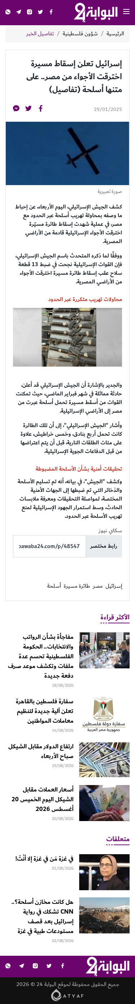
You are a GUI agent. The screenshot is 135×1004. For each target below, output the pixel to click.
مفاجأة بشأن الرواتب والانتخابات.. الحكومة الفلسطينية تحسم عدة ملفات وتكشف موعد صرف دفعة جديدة (40, 656)
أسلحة (54, 586)
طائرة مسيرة (77, 586)
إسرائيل (113, 586)
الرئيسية (115, 34)
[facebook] (51, 13)
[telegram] (18, 13)
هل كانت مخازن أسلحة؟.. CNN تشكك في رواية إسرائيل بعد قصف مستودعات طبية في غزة (42, 917)
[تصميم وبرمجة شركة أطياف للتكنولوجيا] (67, 995)
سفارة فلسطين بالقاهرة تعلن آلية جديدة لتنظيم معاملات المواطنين (44, 711)
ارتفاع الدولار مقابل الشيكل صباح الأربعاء (40, 751)
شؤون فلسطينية (80, 34)
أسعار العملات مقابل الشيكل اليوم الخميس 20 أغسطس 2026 (42, 799)
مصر (98, 586)
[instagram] (29, 13)
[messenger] (16, 110)
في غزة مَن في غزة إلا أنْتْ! (44, 858)
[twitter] (40, 13)
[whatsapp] (7, 13)
